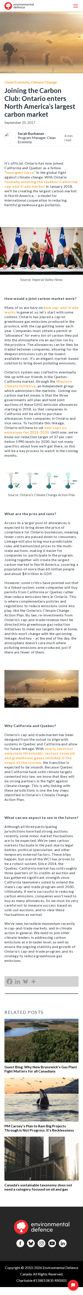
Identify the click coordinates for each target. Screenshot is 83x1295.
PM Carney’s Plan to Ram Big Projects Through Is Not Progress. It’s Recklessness (39, 1128)
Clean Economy (17, 82)
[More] (33, 981)
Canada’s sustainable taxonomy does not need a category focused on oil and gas (38, 1187)
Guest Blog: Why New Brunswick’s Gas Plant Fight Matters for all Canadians (40, 1069)
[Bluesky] (25, 981)
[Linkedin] (17, 981)
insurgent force (20, 172)
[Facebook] (10, 981)
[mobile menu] (75, 5)
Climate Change (44, 82)
